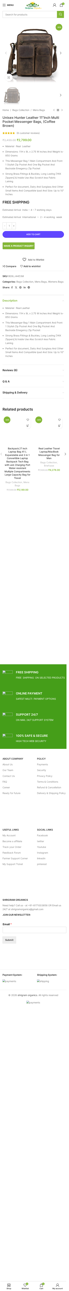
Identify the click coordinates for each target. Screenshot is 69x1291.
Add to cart (33, 234)
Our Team (8, 770)
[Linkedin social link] (25, 287)
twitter (40, 841)
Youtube (41, 847)
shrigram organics (27, 995)
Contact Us (9, 776)
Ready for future (11, 793)
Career (6, 787)
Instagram (42, 852)
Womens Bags (55, 281)
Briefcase (49, 465)
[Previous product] (54, 110)
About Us (8, 764)
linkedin (41, 858)
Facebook (42, 835)
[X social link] (16, 287)
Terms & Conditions (47, 781)
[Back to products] (58, 110)
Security (41, 770)
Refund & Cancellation (49, 787)
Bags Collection (20, 110)
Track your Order (12, 847)
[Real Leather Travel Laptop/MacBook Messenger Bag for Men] (49, 430)
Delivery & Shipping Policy (51, 793)
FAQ (5, 781)
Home (6, 110)
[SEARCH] (60, 14)
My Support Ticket (13, 864)
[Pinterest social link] (20, 287)
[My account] (54, 5)
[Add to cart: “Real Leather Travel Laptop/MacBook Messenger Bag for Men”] (59, 426)
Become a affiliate (12, 841)
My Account (9, 835)
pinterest (42, 864)
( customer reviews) (28, 133)
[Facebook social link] (12, 287)
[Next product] (62, 110)
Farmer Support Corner (15, 858)
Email (7, 924)
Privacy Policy (44, 776)
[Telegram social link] (29, 287)
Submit (9, 939)
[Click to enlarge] (9, 77)
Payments (42, 764)
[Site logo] (33, 4)
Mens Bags (39, 110)
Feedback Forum (12, 852)
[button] (6, 53)
